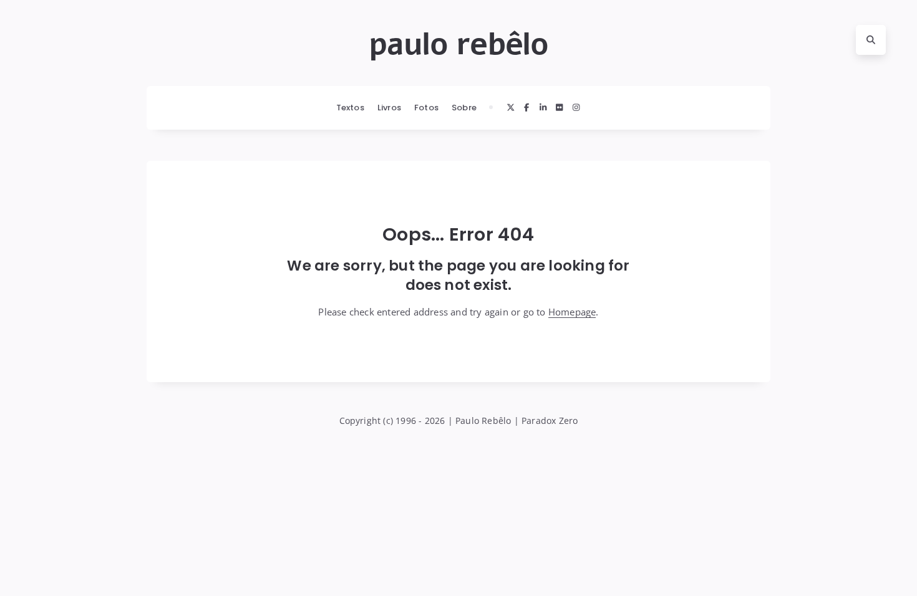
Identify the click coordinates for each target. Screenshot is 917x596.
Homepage (572, 311)
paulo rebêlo (458, 44)
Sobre (464, 107)
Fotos (426, 107)
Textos (350, 107)
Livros (389, 107)
